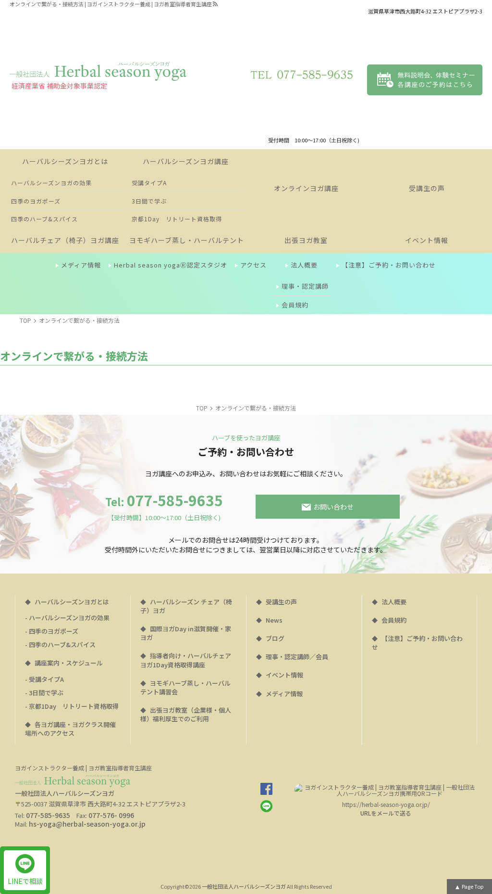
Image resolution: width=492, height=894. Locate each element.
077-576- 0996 (111, 815)
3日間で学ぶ (149, 201)
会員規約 (295, 304)
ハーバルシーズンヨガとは (65, 161)
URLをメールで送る (385, 813)
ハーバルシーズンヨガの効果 (51, 183)
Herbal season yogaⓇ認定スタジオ (170, 264)
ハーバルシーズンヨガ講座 (186, 161)
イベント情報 (426, 240)
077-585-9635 (164, 507)
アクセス (253, 264)
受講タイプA (149, 183)
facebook (266, 789)
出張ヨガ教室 (306, 240)
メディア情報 (81, 264)
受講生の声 (427, 188)
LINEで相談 (25, 881)
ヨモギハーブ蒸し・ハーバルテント (186, 240)
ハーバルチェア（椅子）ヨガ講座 (65, 240)
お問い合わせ (333, 506)
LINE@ (266, 806)
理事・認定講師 (305, 286)
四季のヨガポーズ (36, 201)
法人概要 (304, 264)
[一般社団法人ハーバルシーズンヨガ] (98, 71)
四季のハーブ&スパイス (44, 219)
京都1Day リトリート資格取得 (177, 219)
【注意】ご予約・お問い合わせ (389, 264)
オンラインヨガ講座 (306, 188)
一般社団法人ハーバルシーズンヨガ (244, 886)
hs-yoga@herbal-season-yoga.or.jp (87, 824)
